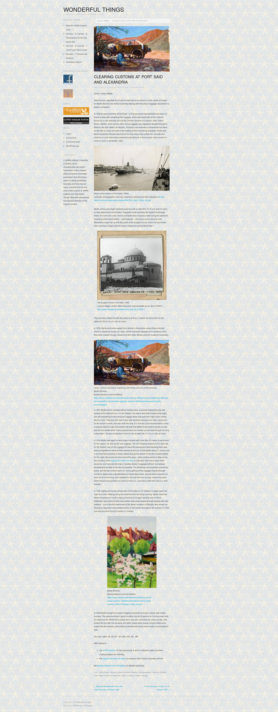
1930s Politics (104, 672)
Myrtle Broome (138, 87)
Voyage (145, 675)
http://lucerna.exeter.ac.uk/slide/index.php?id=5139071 (121, 309)
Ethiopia (163, 672)
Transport (130, 675)
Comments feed (73, 141)
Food (96, 675)
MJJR (161, 196)
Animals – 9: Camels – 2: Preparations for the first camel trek (77, 37)
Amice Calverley (123, 672)
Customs (155, 672)
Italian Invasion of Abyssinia (109, 675)
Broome (134, 672)
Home (106, 20)
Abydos (113, 672)
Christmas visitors (73, 62)
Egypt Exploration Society (122, 460)
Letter (123, 675)
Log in (68, 133)
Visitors (138, 675)
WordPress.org (72, 145)
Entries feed (71, 137)
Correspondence (144, 672)
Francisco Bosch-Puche (118, 87)
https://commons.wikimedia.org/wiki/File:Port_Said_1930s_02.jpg (122, 200)
